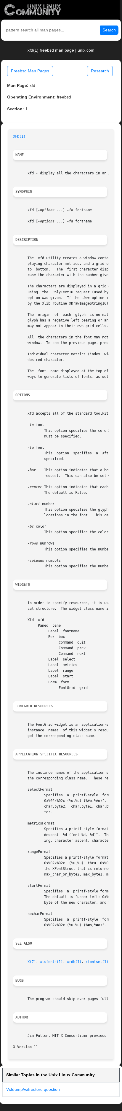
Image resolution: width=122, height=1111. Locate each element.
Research (100, 71)
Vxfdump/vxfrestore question (33, 1089)
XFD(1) (19, 136)
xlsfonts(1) (51, 962)
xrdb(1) (74, 962)
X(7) (32, 962)
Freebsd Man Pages (30, 71)
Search (109, 30)
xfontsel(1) (97, 962)
